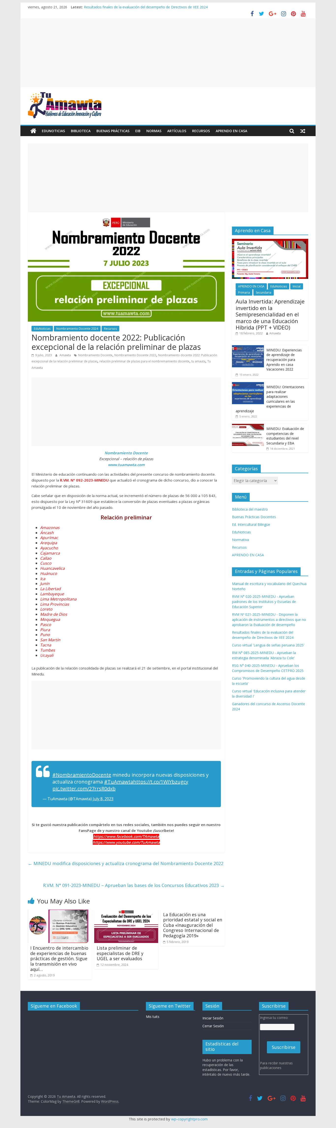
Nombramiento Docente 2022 (135, 355)
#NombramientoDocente (81, 774)
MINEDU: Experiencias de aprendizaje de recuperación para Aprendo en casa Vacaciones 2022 (284, 359)
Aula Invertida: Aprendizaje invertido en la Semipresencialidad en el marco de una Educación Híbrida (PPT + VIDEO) (270, 314)
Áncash (47, 532)
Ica (42, 578)
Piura (45, 629)
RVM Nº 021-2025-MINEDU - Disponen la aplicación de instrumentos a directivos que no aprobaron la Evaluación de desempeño (269, 619)
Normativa (240, 539)
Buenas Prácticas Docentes (254, 516)
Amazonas (50, 527)
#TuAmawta (118, 781)
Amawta (66, 355)
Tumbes (47, 650)
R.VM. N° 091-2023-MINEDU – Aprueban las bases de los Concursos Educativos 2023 (134, 885)
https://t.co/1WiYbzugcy (160, 781)
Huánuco (48, 573)
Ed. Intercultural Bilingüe (251, 524)
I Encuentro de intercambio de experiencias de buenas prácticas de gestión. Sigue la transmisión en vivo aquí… (59, 958)
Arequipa (48, 542)
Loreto (46, 609)
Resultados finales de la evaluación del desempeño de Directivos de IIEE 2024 (146, 7)
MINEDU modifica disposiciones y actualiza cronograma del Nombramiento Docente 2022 (125, 863)
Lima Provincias (54, 604)
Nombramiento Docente (95, 355)
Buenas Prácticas (112, 131)
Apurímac (49, 537)
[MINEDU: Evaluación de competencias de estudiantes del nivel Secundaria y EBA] (248, 426)
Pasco (45, 624)
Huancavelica (52, 568)
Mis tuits (152, 1016)
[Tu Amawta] (33, 131)
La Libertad (50, 588)
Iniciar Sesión (212, 1018)
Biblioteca (81, 131)
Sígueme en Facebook (54, 1006)
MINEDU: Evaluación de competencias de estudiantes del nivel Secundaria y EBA (285, 435)
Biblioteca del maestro (250, 509)
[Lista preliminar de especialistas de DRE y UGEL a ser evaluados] (126, 912)
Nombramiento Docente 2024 (77, 329)
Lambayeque (52, 594)
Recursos (201, 131)
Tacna (45, 645)
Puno (45, 634)
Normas (153, 131)
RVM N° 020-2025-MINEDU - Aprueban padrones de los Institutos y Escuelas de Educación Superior (264, 601)
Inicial (297, 286)
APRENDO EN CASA (231, 131)
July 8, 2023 (103, 798)
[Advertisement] (168, 52)
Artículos (176, 131)
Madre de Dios (53, 614)
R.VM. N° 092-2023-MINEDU (84, 480)
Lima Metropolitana (58, 599)
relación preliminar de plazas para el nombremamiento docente (144, 361)
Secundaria (263, 292)
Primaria (244, 292)
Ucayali (46, 655)
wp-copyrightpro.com (189, 1118)
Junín (44, 583)
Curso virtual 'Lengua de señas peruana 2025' (268, 645)
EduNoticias (53, 131)
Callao (45, 558)
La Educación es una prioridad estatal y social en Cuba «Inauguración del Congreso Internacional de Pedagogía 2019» (192, 925)
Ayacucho (49, 548)
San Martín (50, 640)
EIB (137, 131)
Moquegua (50, 619)
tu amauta (198, 361)
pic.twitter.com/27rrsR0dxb (84, 788)
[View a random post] (302, 131)
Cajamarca (50, 553)
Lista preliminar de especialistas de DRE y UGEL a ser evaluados (120, 953)
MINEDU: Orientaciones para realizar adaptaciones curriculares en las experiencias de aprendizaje (270, 399)
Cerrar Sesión (213, 1026)
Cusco (45, 563)
